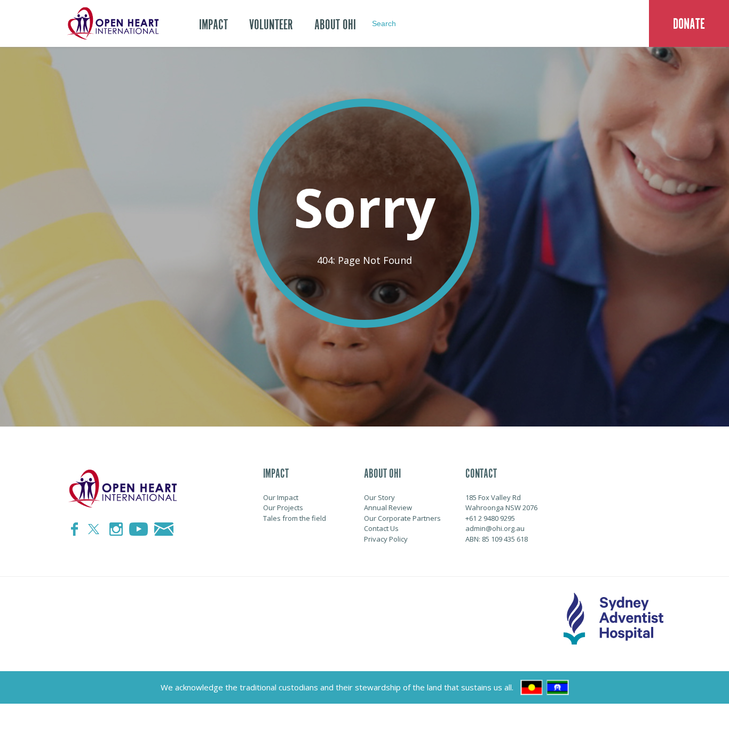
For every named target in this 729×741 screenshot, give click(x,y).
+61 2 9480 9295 (490, 518)
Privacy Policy (386, 539)
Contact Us (381, 528)
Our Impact (280, 497)
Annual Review (388, 507)
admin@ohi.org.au (495, 528)
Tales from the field (294, 518)
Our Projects (283, 507)
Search (384, 23)
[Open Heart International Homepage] (111, 23)
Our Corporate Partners (402, 518)
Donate (689, 24)
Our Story (379, 497)
